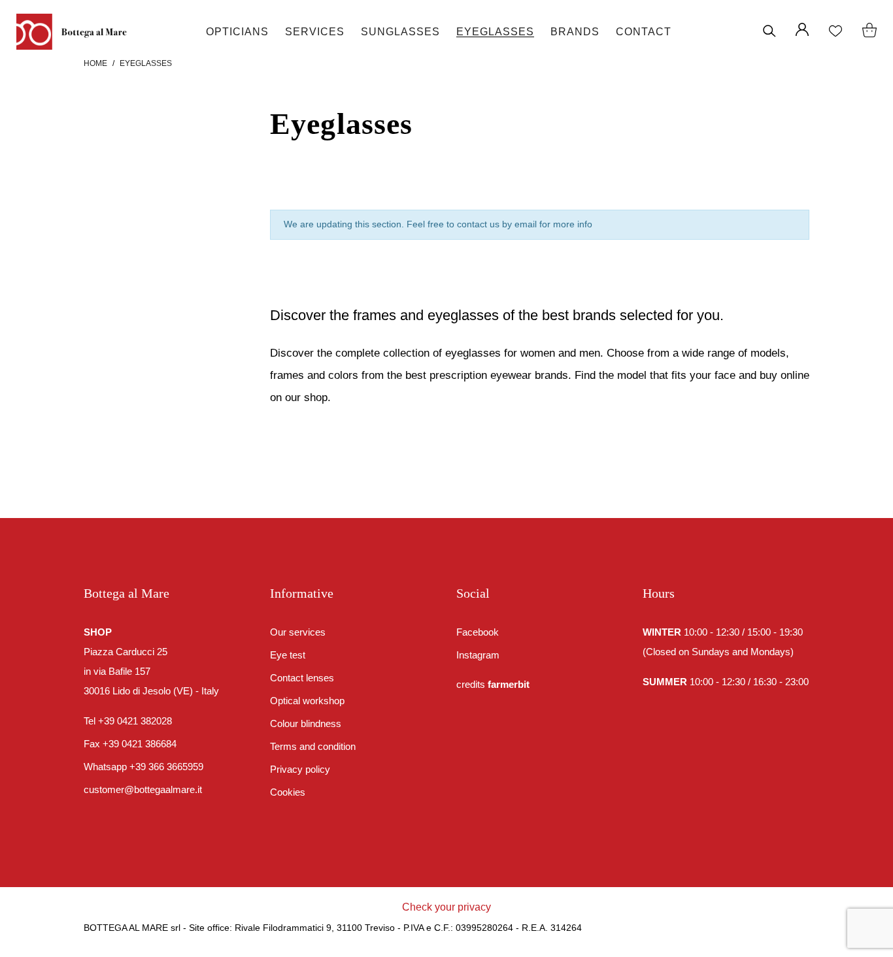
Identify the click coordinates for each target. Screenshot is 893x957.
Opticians (237, 32)
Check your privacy (446, 907)
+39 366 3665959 (166, 766)
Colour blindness (305, 723)
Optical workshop (307, 700)
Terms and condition (313, 746)
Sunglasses (400, 32)
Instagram (477, 654)
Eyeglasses (495, 32)
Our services (298, 632)
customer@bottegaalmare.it (143, 789)
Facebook (477, 632)
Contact (643, 32)
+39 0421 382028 (135, 720)
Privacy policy (300, 769)
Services (315, 32)
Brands (574, 32)
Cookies (287, 792)
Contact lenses (302, 677)
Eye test (287, 654)
